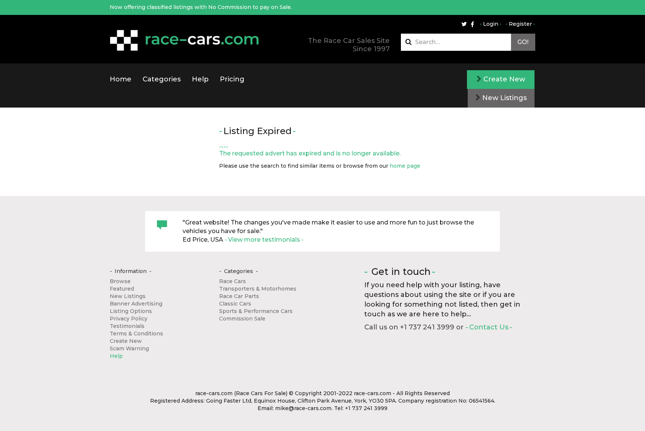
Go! (523, 42)
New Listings (503, 98)
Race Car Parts (239, 296)
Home (120, 79)
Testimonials (127, 326)
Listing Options (131, 311)
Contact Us (488, 327)
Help (200, 79)
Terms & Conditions (136, 333)
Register (520, 24)
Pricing (232, 79)
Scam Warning (129, 348)
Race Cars (232, 281)
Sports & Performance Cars (256, 311)
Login (490, 24)
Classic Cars (235, 303)
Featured (122, 288)
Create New (503, 79)
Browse (120, 281)
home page (405, 165)
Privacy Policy (128, 318)
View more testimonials (264, 239)
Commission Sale (242, 318)
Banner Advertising (136, 303)
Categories (162, 79)
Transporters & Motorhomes (257, 288)
